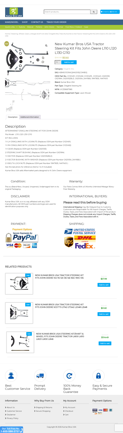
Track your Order (56, 22)
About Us (10, 407)
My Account (70, 407)
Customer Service (14, 411)
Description (13, 117)
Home (7, 34)
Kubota (22, 27)
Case (86, 27)
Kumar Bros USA (69, 427)
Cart (66, 415)
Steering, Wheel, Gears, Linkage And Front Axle (29, 34)
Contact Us (37, 22)
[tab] (12, 117)
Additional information (29, 117)
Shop (25, 22)
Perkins (39, 27)
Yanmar (60, 27)
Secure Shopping (42, 411)
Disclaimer (10, 415)
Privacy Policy (12, 418)
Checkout (69, 411)
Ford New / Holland (73, 27)
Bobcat (30, 27)
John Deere (49, 27)
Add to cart (69, 62)
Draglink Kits (54, 34)
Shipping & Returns (43, 407)
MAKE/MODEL (11, 22)
